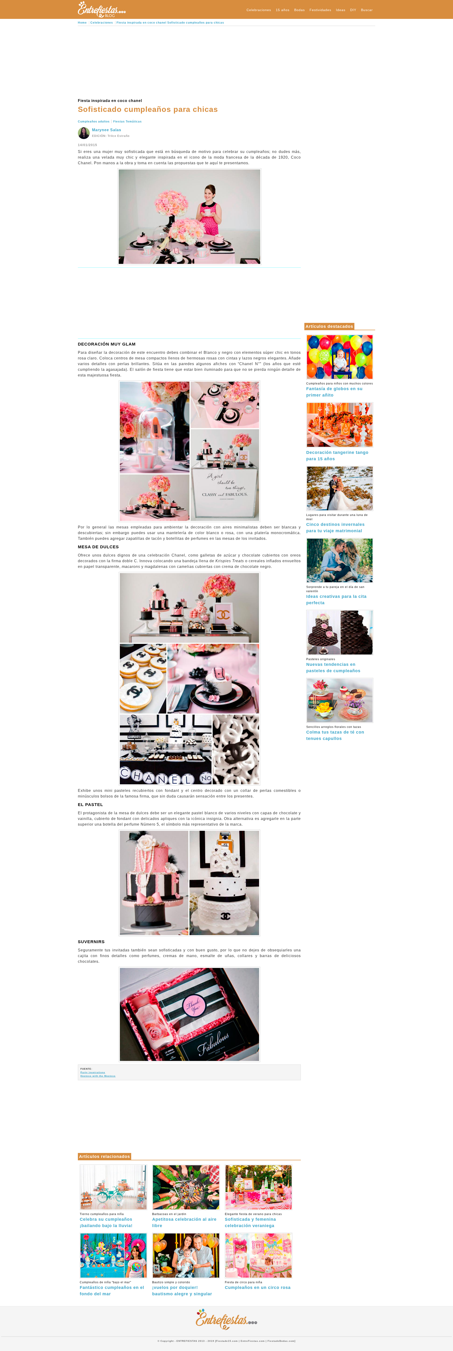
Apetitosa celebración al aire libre (184, 1220)
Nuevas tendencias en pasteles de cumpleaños (333, 665)
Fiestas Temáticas (127, 121)
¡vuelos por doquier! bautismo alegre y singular (182, 1288)
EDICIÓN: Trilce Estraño (111, 136)
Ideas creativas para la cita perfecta (336, 595)
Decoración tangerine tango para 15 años (337, 455)
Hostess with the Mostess (98, 1076)
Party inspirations (92, 1072)
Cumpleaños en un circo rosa (258, 1285)
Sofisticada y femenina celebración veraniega (253, 1220)
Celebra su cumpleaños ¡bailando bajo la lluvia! (106, 1220)
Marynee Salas (106, 130)
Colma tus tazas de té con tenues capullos (335, 733)
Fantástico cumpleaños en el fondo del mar (112, 1288)
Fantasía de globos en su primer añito (339, 389)
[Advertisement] (189, 61)
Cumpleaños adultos (94, 121)
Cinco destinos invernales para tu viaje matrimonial (337, 523)
